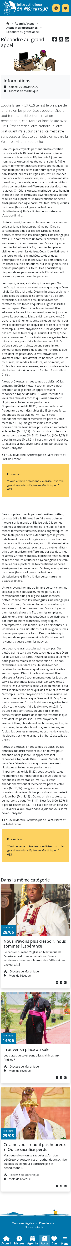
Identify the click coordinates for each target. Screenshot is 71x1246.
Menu (65, 1243)
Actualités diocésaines (22, 28)
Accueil (6, 1243)
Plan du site (46, 1223)
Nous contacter (35, 1227)
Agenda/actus (24, 23)
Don (54, 1243)
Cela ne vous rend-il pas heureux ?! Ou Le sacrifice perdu (35, 1147)
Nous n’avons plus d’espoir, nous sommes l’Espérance (35, 943)
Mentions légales (23, 1223)
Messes (19, 1243)
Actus (45, 1243)
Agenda (32, 1243)
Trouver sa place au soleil (28, 1049)
